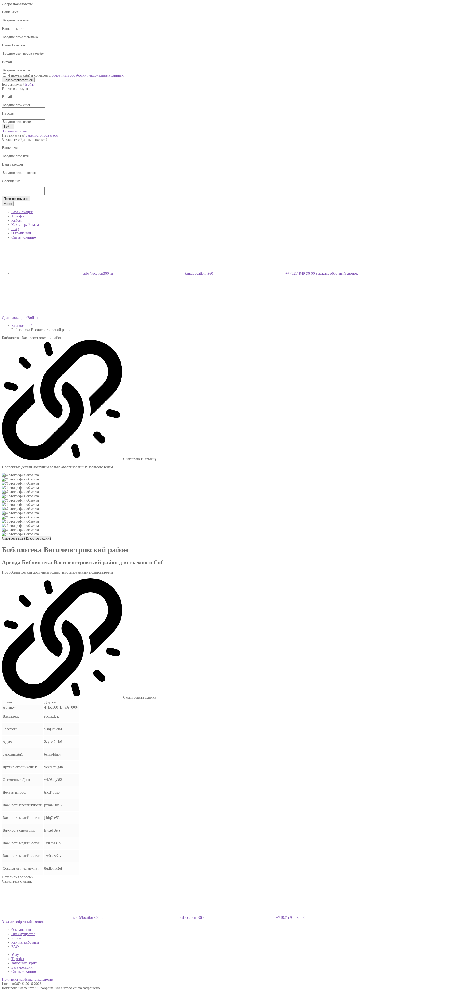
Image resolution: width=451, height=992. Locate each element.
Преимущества (23, 934)
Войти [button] (32, 318)
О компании (21, 233)
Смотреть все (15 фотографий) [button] (26, 538)
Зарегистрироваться (18, 80)
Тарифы (17, 216)
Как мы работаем (25, 225)
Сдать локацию (23, 237)
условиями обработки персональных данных (87, 75)
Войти (30, 84)
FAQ (15, 229)
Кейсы (16, 220)
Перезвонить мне (16, 199)
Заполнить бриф (24, 963)
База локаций (22, 326)
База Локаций (22, 212)
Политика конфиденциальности (27, 979)
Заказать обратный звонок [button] (337, 273)
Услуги (17, 955)
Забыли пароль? (14, 131)
